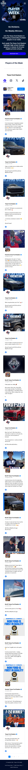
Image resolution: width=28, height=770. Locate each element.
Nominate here (14, 53)
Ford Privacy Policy (9, 765)
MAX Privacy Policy (18, 765)
